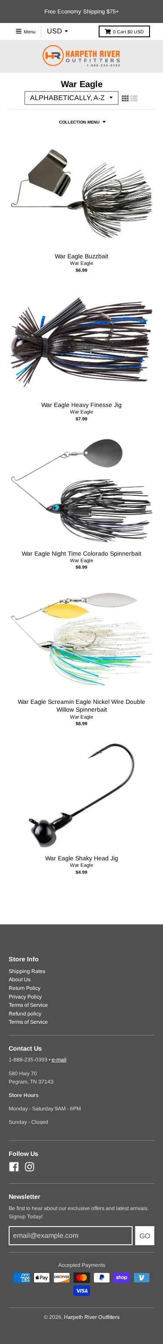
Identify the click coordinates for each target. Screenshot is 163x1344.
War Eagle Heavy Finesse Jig (81, 404)
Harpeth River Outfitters (92, 1317)
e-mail (59, 1060)
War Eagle (81, 263)
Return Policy (24, 988)
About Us (19, 979)
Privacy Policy (25, 997)
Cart (128, 31)
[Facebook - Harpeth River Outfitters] (14, 1167)
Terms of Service (28, 1005)
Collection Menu (79, 122)
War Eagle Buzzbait (81, 256)
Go (145, 1236)
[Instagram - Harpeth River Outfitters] (29, 1167)
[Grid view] (125, 98)
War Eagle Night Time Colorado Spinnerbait (81, 553)
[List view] (133, 98)
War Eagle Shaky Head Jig (81, 858)
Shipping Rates (27, 971)
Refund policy (25, 1014)
